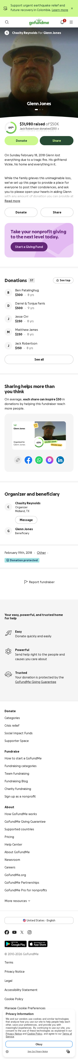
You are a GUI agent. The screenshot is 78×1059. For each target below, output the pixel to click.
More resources (16, 901)
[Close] (72, 8)
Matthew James (26, 329)
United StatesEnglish (41, 920)
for (36, 32)
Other (41, 552)
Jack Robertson (26, 343)
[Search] (7, 22)
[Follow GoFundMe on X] (22, 932)
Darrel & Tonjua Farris (30, 303)
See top (65, 280)
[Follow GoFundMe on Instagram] (29, 932)
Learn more (60, 10)
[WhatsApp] (39, 460)
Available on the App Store (38, 944)
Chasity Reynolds (28, 503)
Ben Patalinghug (27, 290)
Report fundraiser (42, 582)
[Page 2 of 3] (40, 109)
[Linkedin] (60, 460)
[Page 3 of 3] (42, 109)
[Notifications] (62, 22)
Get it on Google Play (16, 944)
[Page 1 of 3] (36, 109)
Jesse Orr (21, 316)
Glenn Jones (24, 529)
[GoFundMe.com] (39, 22)
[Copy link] (18, 460)
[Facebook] (28, 460)
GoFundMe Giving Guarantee (35, 682)
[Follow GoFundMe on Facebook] (7, 932)
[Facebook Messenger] (49, 460)
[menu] (71, 22)
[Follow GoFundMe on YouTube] (14, 932)
